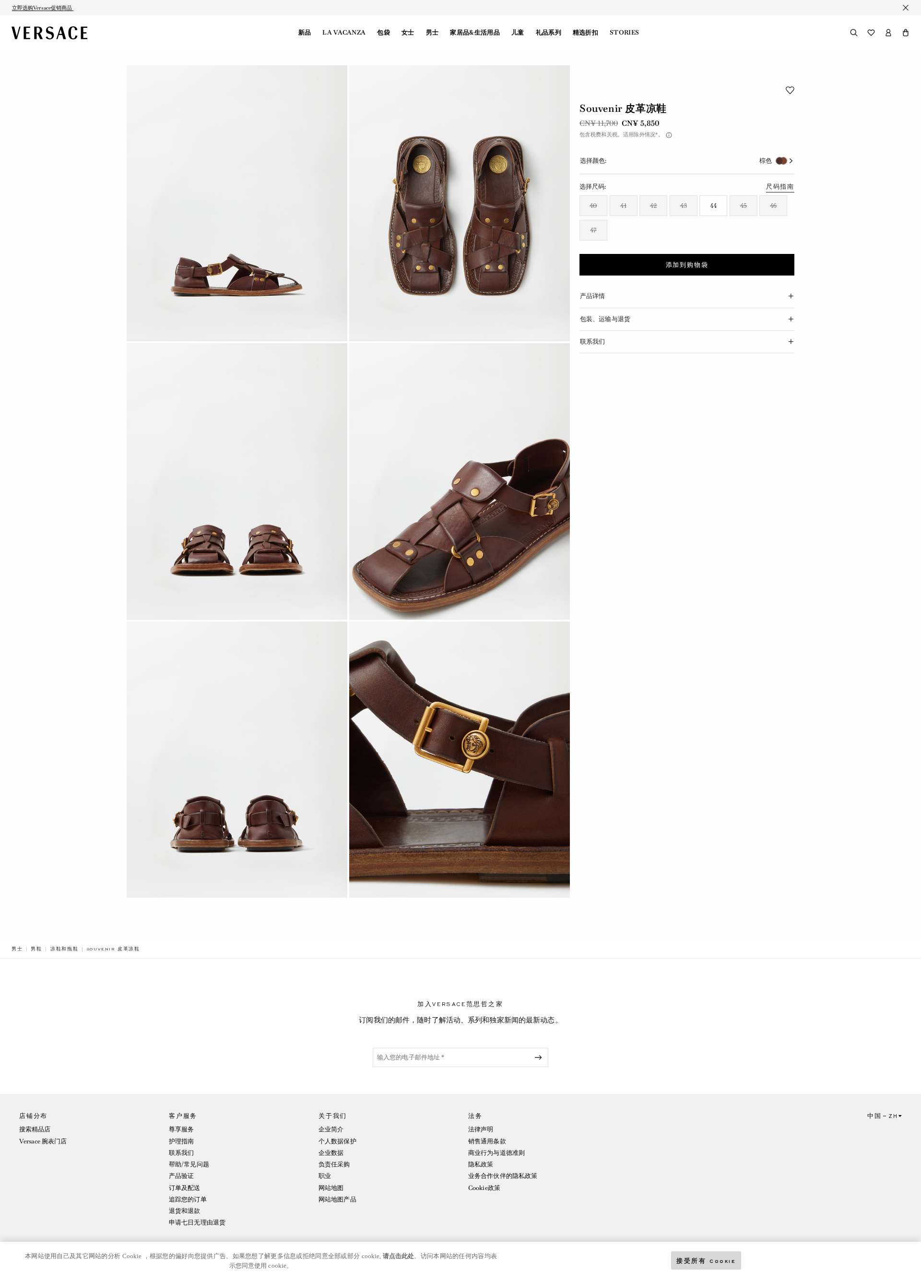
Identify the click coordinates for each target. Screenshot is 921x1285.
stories (624, 32)
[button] (905, 32)
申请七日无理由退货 (197, 1222)
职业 (325, 1176)
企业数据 (331, 1153)
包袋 (383, 32)
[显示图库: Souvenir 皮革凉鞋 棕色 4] (459, 481)
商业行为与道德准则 (496, 1153)
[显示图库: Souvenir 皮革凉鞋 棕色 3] (237, 481)
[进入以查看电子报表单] (540, 1057)
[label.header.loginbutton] (888, 32)
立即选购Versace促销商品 (42, 7)
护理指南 (181, 1141)
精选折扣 (585, 32)
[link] (17, 949)
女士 (407, 32)
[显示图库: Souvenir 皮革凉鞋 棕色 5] (237, 760)
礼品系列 (548, 32)
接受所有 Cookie (706, 1260)
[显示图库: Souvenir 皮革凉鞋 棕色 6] (459, 760)
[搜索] (854, 32)
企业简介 (331, 1129)
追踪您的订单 (188, 1199)
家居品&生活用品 (475, 32)
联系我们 (181, 1153)
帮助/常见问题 (189, 1164)
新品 (304, 32)
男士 (432, 32)
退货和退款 (185, 1211)
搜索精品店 (35, 1129)
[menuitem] (304, 32)
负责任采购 (334, 1164)
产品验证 (181, 1176)
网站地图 (331, 1188)
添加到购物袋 (687, 265)
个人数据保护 (337, 1141)
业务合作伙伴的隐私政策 (502, 1176)
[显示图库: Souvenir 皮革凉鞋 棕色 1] (237, 203)
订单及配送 (185, 1188)
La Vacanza (344, 32)
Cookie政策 (484, 1188)
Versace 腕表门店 (43, 1141)
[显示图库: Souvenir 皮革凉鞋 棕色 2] (459, 203)
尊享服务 (181, 1129)
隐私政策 (480, 1164)
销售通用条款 (487, 1141)
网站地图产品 (337, 1199)
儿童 (517, 32)
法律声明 (480, 1129)
